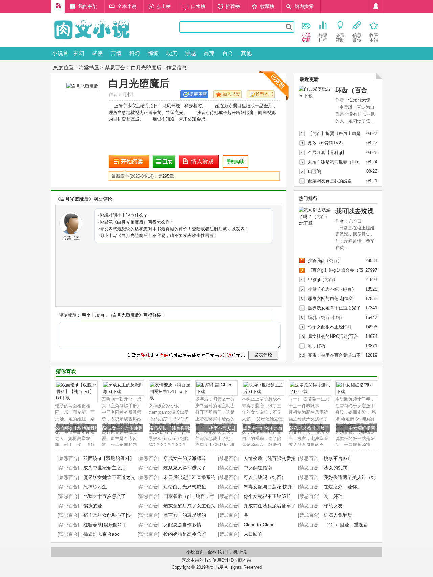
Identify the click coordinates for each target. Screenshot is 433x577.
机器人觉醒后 (338, 515)
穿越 (190, 53)
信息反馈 (356, 38)
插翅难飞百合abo (101, 534)
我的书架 (87, 6)
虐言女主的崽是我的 (184, 515)
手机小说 (238, 551)
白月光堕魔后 (139, 83)
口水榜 (198, 6)
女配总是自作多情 (182, 524)
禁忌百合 (115, 67)
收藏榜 (267, 6)
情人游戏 (199, 161)
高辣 (209, 53)
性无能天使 (359, 99)
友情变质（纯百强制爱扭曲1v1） (182, 428)
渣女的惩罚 (335, 467)
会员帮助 (340, 38)
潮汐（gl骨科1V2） (326, 142)
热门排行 (308, 198)
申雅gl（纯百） (323, 279)
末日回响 (253, 534)
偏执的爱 (92, 505)
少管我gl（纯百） (325, 260)
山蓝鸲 (314, 171)
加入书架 (231, 94)
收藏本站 (373, 38)
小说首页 (60, 55)
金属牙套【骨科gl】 (327, 152)
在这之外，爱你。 (343, 486)
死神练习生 (95, 486)
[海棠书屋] (110, 41)
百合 (227, 53)
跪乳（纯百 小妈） (326, 317)
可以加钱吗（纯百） (265, 477)
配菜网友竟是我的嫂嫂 (330, 180)
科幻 (134, 53)
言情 (116, 53)
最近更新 (309, 79)
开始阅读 (129, 161)
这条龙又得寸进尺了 (309, 428)
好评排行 (323, 38)
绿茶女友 (333, 505)
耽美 (171, 53)
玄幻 (78, 53)
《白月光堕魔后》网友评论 (83, 199)
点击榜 (164, 6)
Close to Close (259, 524)
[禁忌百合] (68, 458)
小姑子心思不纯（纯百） (332, 289)
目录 (164, 161)
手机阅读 (235, 161)
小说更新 (306, 38)
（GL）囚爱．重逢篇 (346, 524)
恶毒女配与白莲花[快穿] (331, 298)
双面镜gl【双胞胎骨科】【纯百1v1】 (92, 428)
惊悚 (153, 53)
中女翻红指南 (362, 428)
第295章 (166, 176)
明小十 (128, 94)
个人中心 (375, 6)
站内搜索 (304, 6)
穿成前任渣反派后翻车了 (270, 505)
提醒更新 (198, 94)
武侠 (97, 53)
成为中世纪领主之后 (262, 428)
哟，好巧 (316, 345)
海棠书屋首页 (58, 6)
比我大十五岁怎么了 (104, 496)
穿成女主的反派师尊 (122, 428)
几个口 (355, 221)
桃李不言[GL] (222, 428)
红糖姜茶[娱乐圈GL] (104, 524)
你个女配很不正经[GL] (329, 326)
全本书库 (216, 551)
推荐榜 (233, 6)
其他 (246, 53)
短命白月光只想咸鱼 (184, 486)
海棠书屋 (89, 67)
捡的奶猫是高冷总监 (184, 534)
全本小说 (126, 6)
